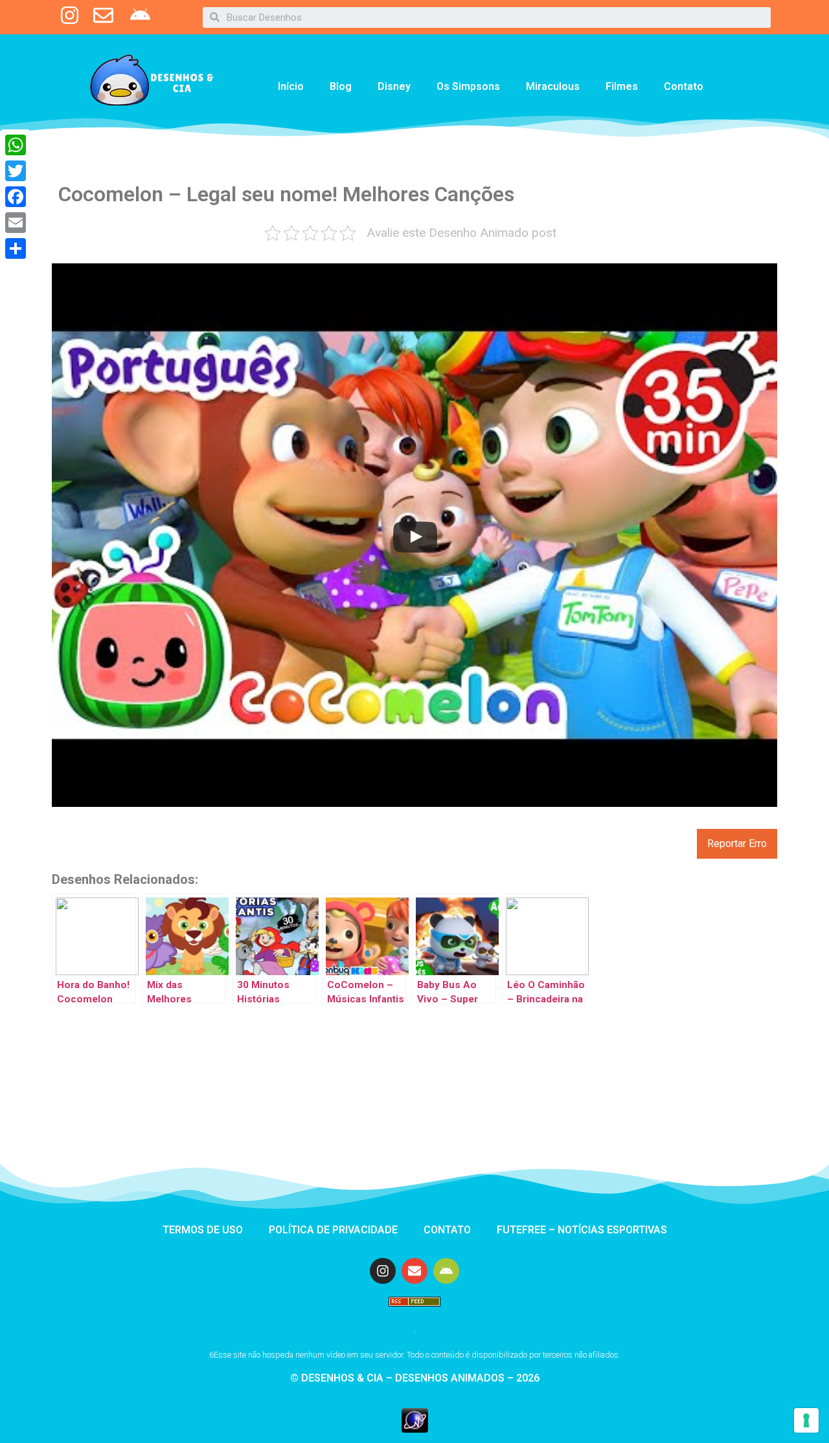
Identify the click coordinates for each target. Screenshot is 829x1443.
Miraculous (553, 86)
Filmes (622, 86)
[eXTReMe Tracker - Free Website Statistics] (415, 1428)
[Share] (15, 248)
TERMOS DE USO (203, 1230)
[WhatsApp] (15, 145)
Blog (341, 86)
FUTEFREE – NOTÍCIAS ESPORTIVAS (582, 1230)
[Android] (446, 1271)
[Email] (15, 223)
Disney (394, 86)
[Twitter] (15, 171)
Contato (683, 86)
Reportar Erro (737, 843)
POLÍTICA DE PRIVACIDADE (333, 1230)
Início (291, 86)
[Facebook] (15, 197)
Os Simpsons (468, 86)
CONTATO (447, 1230)
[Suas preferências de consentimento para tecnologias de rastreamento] (806, 1420)
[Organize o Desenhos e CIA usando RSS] (414, 1312)
